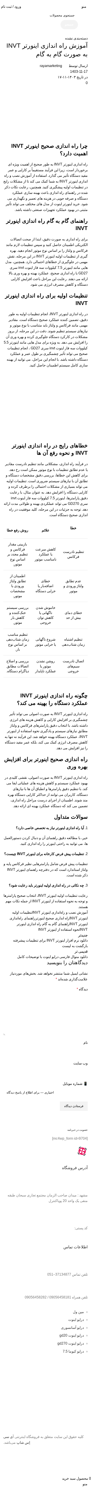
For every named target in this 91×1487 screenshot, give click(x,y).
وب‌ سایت (80, 1063)
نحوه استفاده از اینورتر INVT (59, 929)
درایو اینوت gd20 (71, 1335)
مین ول (78, 1312)
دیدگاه (82, 989)
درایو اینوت (76, 1320)
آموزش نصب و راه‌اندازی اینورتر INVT (60, 912)
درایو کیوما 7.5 (73, 1351)
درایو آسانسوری (72, 1328)
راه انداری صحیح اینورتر (52, 918)
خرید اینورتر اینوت (67, 204)
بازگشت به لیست (75, 946)
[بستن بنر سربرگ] (85, 1453)
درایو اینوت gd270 (70, 1343)
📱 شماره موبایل (75, 1084)
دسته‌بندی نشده (76, 38)
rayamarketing (51, 66)
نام (85, 1042)
